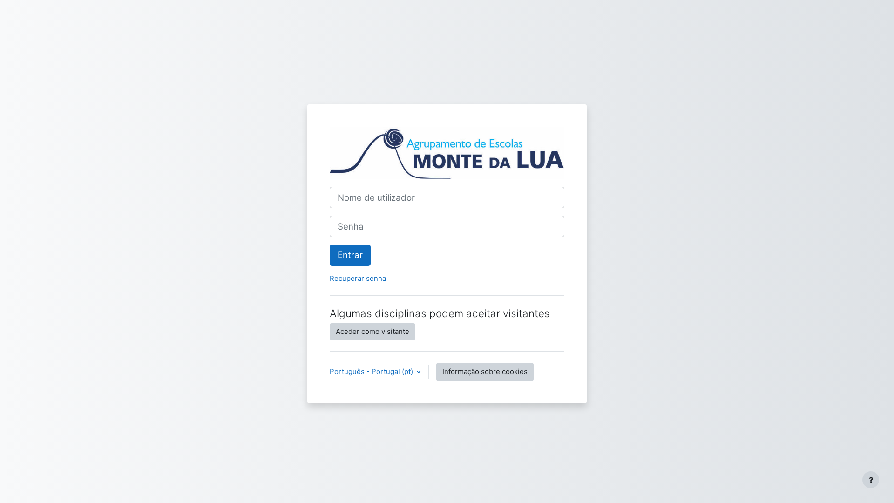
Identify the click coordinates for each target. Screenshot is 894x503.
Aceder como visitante (372, 331)
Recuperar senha (358, 278)
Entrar (350, 255)
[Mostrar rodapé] (870, 479)
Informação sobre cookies (485, 371)
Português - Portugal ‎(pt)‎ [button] (372, 371)
